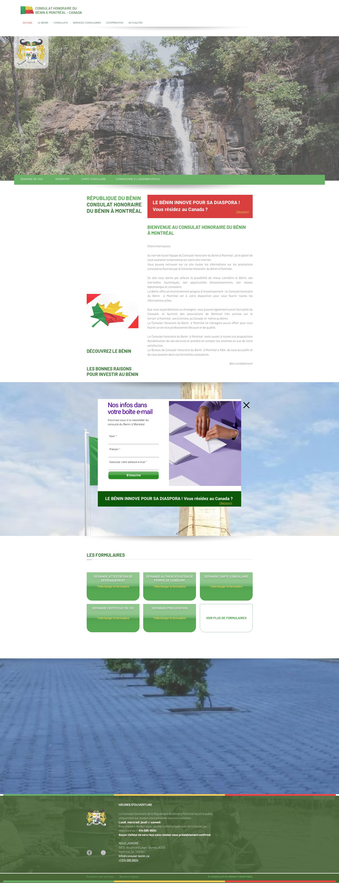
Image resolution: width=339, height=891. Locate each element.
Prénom (113, 449)
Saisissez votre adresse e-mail (127, 462)
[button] (246, 405)
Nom (112, 436)
